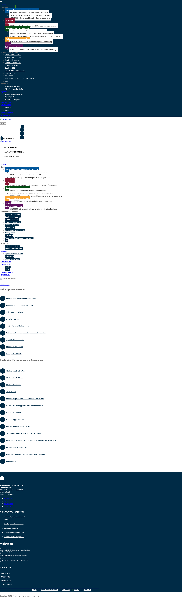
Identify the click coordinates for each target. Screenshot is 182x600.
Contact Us (6, 102)
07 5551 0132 (19, 152)
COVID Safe (6, 105)
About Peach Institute (14, 89)
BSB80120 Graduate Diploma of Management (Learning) (33, 26)
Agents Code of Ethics (14, 94)
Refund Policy (11, 461)
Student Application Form (16, 371)
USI (6, 81)
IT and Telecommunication (14, 532)
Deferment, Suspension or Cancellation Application (26, 333)
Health (8, 107)
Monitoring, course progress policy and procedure (25, 454)
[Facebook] (22, 126)
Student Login (4, 285)
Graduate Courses (11, 528)
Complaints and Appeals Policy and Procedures (24, 406)
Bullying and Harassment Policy (18, 426)
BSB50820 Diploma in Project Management (28, 31)
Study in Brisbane (12, 60)
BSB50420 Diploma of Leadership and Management (31, 34)
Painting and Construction (13, 524)
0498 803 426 (13, 157)
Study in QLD (10, 68)
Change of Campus (13, 354)
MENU (3, 123)
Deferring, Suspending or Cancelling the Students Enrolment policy (31, 440)
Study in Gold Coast (13, 63)
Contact (87, 590)
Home (3, 5)
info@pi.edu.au (9, 138)
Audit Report (11, 392)
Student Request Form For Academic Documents (25, 399)
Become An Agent (12, 99)
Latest (7, 110)
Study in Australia (12, 65)
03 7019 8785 (12, 147)
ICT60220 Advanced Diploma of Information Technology (33, 49)
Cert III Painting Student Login (17, 326)
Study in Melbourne (13, 57)
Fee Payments (7, 112)
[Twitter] (22, 130)
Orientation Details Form (15, 312)
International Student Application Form (21, 298)
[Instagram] (22, 133)
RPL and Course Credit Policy (17, 447)
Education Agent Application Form (19, 305)
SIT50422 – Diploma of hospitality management (30, 18)
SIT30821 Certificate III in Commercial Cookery (29, 13)
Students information (49, 590)
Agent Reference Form (15, 340)
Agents (4, 91)
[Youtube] (22, 137)
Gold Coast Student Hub (15, 70)
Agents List (9, 97)
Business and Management (14, 537)
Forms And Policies (13, 55)
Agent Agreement (13, 319)
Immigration (10, 73)
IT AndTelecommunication (13, 45)
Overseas (9, 76)
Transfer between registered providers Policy (23, 433)
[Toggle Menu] (1, 1)
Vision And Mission (12, 86)
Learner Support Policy (15, 420)
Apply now (5, 115)
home (34, 590)
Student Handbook (13, 385)
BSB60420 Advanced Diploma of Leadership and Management (36, 36)
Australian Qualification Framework (19, 78)
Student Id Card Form (14, 347)
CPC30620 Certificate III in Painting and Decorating (31, 41)
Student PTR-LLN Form (14, 378)
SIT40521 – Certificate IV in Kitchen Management (30, 15)
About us (66, 590)
